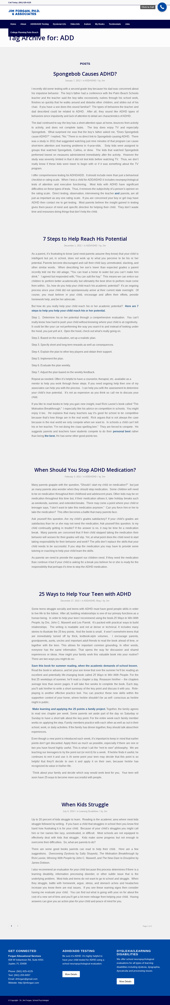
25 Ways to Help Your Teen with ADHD (85, 593)
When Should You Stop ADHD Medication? (85, 469)
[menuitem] (13, 24)
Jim (103, 80)
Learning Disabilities (88, 811)
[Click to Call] (162, 7)
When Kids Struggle (85, 804)
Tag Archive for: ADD (41, 37)
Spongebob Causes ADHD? (85, 73)
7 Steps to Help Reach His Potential (85, 238)
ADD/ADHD (90, 80)
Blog (98, 600)
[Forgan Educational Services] (24, 12)
